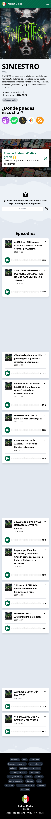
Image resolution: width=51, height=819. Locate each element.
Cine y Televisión (14, 777)
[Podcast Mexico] (25, 799)
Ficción (28, 777)
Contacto (40, 812)
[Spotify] (14, 120)
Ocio (39, 781)
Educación (35, 759)
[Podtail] (23, 120)
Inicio (9, 812)
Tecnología (34, 772)
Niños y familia (36, 764)
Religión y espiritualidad (30, 768)
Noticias (29, 781)
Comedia (15, 759)
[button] (47, 3)
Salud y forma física (26, 785)
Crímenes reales (9, 100)
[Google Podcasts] (31, 120)
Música (13, 768)
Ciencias (41, 785)
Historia (39, 777)
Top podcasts (19, 812)
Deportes (25, 789)
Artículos (31, 812)
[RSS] (40, 120)
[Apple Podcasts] (5, 120)
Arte (24, 759)
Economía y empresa (16, 764)
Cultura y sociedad (18, 772)
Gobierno (9, 785)
